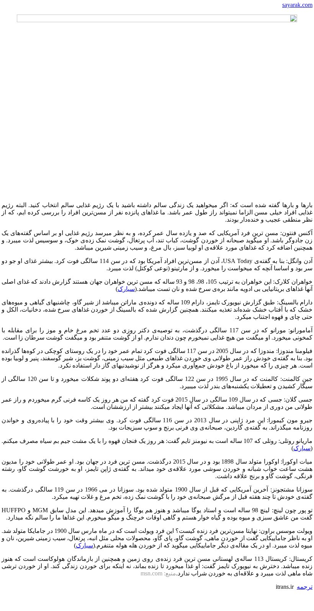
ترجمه (304, 586)
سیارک (126, 289)
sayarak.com (297, 5)
